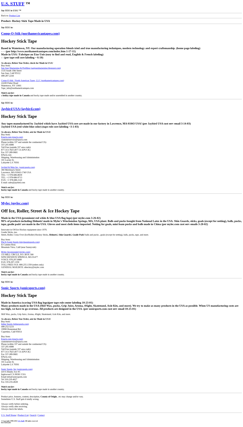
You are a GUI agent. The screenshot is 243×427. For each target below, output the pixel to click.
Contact (41, 415)
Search (33, 415)
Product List (14, 15)
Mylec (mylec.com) (15, 203)
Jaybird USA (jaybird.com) (20, 109)
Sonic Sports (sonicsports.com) (23, 288)
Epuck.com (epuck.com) (12, 137)
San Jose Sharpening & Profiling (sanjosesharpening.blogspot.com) (31, 68)
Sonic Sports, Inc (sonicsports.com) (16, 369)
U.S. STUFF (12, 3)
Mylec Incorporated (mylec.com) (15, 252)
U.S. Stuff (21, 421)
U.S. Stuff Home (8, 415)
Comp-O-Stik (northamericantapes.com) (30, 33)
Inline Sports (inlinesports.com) (15, 324)
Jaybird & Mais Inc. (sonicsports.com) (18, 167)
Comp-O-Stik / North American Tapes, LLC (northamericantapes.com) (32, 80)
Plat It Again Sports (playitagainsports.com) (20, 242)
